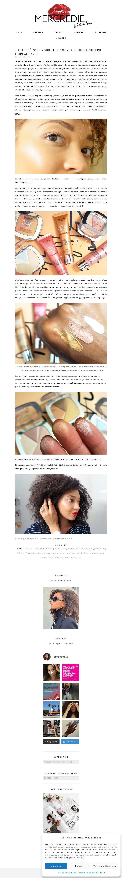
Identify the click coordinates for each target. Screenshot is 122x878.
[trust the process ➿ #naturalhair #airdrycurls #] (51, 672)
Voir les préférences (104, 866)
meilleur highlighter (77, 553)
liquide (36, 553)
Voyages (61, 38)
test (79, 557)
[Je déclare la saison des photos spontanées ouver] (51, 728)
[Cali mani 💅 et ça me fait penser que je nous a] (70, 728)
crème (71, 548)
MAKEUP (34, 549)
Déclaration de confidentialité (91, 872)
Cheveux (38, 32)
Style (18, 32)
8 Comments (61, 545)
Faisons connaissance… (61, 581)
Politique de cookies (67, 872)
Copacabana (82, 110)
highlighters (98, 548)
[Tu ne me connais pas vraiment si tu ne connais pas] (51, 709)
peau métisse (55, 557)
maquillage (58, 553)
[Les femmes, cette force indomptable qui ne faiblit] (70, 672)
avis (64, 548)
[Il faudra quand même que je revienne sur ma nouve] (70, 709)
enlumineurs (83, 548)
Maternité (101, 32)
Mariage (78, 32)
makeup (46, 553)
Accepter (56, 866)
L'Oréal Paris (24, 553)
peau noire (70, 557)
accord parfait (53, 548)
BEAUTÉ (27, 549)
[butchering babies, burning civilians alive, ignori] (51, 691)
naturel (94, 553)
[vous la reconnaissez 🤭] (70, 691)
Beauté (58, 32)
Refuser (79, 866)
